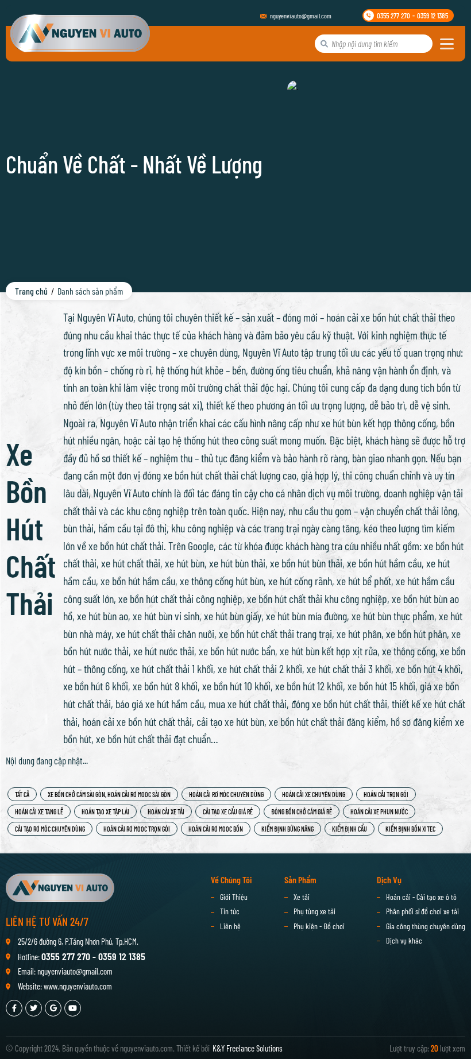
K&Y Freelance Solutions (248, 1048)
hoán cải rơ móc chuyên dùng (226, 794)
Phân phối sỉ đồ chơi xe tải (422, 911)
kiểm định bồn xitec (410, 829)
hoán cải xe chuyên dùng (313, 794)
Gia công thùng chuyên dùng (425, 926)
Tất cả (22, 794)
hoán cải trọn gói (386, 794)
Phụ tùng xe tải (314, 911)
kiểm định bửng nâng (287, 829)
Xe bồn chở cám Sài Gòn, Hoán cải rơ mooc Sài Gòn (109, 794)
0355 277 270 (393, 15)
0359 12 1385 (432, 15)
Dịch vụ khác (404, 940)
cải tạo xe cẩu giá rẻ (228, 811)
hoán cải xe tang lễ (39, 811)
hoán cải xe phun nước (379, 811)
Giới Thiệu (234, 897)
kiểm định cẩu (349, 829)
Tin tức (230, 911)
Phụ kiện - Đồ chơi (319, 926)
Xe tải (302, 897)
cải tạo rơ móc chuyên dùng (50, 829)
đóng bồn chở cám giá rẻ (301, 811)
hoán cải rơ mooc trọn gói (136, 829)
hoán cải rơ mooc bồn (215, 829)
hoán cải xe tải (166, 811)
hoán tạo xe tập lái (105, 811)
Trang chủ (31, 291)
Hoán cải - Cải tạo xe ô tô (421, 897)
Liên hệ (230, 926)
